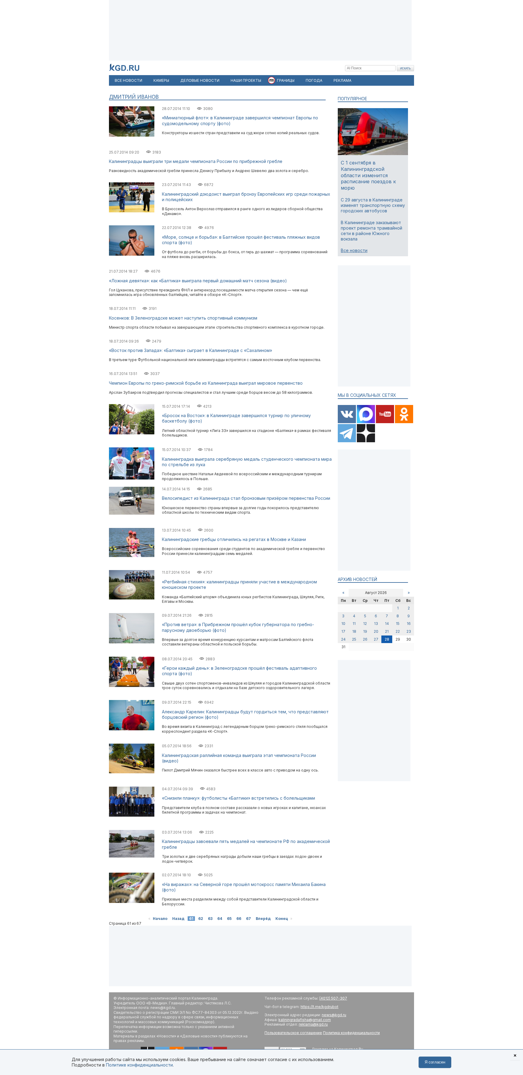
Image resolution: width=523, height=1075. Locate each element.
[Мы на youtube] (385, 422)
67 (248, 918)
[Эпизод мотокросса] (131, 901)
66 (238, 918)
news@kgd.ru (334, 1015)
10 (343, 623)
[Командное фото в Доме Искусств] (131, 815)
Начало (160, 918)
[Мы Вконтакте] (347, 422)
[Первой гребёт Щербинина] (131, 856)
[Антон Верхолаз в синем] (131, 211)
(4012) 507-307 (333, 998)
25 (354, 639)
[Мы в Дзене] (366, 441)
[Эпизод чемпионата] (131, 135)
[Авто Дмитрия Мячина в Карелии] (131, 772)
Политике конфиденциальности (139, 1064)
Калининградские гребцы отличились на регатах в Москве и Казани (234, 539)
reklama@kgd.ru (313, 1024)
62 (200, 918)
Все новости (354, 250)
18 (354, 631)
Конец (281, 918)
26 (365, 639)
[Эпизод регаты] (131, 642)
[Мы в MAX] (366, 422)
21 (387, 631)
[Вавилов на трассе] (131, 513)
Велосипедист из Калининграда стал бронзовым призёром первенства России (246, 498)
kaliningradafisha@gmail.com (304, 1019)
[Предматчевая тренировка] (131, 598)
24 (343, 639)
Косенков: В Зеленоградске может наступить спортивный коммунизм (183, 317)
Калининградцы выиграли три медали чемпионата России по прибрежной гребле (195, 161)
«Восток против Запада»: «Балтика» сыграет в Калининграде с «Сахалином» (190, 350)
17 (343, 631)
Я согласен (435, 1062)
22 (398, 631)
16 (409, 623)
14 (387, 623)
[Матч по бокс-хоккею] (131, 685)
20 (376, 631)
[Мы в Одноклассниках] (404, 422)
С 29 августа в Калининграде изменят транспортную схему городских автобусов (373, 205)
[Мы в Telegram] (347, 441)
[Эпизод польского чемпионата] (131, 478)
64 (219, 918)
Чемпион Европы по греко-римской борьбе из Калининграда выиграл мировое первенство (206, 383)
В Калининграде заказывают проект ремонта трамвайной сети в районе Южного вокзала (371, 231)
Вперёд (263, 918)
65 (229, 918)
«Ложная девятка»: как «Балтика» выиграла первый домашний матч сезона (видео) (198, 280)
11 (354, 623)
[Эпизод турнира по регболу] (131, 729)
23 (408, 631)
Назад (178, 918)
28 (387, 639)
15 (398, 623)
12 (365, 623)
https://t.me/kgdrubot (319, 1006)
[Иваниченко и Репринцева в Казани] (131, 555)
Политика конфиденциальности (351, 1032)
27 (376, 639)
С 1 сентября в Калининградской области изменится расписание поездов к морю (368, 175)
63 (210, 918)
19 (365, 631)
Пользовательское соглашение (293, 1032)
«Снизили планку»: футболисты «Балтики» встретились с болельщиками (238, 798)
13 (376, 623)
